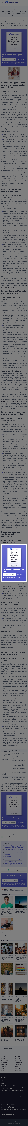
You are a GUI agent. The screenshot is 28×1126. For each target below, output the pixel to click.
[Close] (24, 546)
